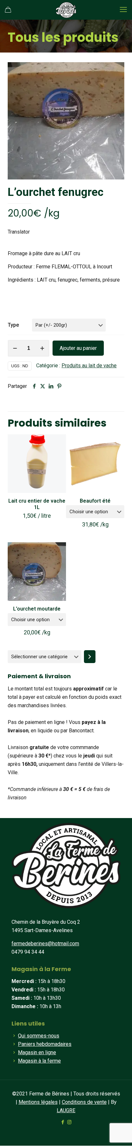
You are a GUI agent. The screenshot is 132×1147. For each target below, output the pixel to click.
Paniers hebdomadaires (44, 1044)
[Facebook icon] (62, 1122)
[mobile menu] (123, 9)
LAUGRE (66, 1110)
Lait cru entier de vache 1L (36, 504)
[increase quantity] (42, 348)
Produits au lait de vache (89, 365)
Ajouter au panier (78, 348)
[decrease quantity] (15, 348)
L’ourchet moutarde (37, 609)
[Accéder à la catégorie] (89, 656)
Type (13, 325)
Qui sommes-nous (38, 1036)
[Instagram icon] (69, 1122)
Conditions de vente (84, 1102)
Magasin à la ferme (39, 1061)
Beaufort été (95, 501)
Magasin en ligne (37, 1052)
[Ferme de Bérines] (66, 10)
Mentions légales (38, 1102)
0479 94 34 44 (28, 952)
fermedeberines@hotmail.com (45, 943)
